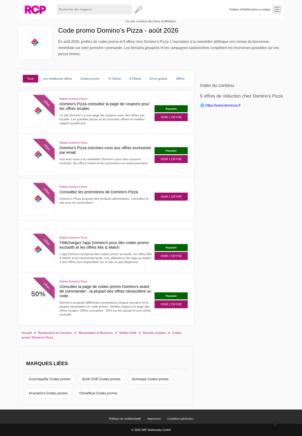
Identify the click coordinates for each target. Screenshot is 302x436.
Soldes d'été (238, 9)
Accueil (27, 333)
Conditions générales (180, 418)
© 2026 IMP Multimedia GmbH (151, 430)
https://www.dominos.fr (223, 105)
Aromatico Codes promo (48, 393)
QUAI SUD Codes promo (101, 379)
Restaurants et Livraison (55, 333)
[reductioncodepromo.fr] (35, 9)
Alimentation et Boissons (95, 333)
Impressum (154, 418)
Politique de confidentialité (125, 418)
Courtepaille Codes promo (50, 379)
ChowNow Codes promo (98, 393)
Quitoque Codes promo (150, 379)
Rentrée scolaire (258, 9)
